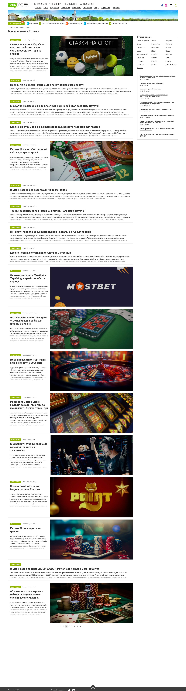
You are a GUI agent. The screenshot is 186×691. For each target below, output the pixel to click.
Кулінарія (140, 61)
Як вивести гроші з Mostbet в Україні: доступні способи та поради (28, 278)
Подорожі (140, 64)
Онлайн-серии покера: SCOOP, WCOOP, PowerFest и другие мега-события (54, 568)
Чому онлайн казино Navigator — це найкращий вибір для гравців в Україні (29, 320)
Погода (96, 8)
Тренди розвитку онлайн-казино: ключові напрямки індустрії (47, 210)
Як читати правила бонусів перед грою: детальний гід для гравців (50, 231)
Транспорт (169, 44)
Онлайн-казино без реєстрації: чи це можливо (38, 189)
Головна (42, 3)
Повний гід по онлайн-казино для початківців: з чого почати (47, 84)
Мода (168, 58)
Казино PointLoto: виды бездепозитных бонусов (25, 488)
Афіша (46, 8)
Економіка (140, 58)
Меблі (153, 51)
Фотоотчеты (76, 8)
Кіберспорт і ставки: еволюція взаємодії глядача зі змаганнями (28, 447)
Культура (169, 54)
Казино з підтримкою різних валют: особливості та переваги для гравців (55, 126)
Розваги (168, 47)
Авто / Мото (65, 8)
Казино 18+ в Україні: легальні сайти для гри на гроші (28, 151)
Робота (153, 64)
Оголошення (87, 8)
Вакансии (38, 8)
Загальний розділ (143, 40)
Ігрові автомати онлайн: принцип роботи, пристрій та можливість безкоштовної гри (29, 405)
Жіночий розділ (142, 54)
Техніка (153, 40)
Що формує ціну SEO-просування (150, 89)
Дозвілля (88, 3)
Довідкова (116, 8)
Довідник (72, 3)
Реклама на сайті (13, 690)
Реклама (140, 68)
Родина (168, 61)
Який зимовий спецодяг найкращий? (151, 83)
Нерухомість (54, 8)
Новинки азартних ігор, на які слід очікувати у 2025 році (28, 361)
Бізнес (139, 51)
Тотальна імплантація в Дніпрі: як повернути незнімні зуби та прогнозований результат (157, 121)
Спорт (168, 51)
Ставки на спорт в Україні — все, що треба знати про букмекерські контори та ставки (27, 49)
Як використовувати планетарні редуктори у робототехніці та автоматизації (154, 95)
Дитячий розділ (171, 64)
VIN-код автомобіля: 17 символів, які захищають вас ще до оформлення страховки (157, 102)
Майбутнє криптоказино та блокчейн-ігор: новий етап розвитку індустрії (54, 105)
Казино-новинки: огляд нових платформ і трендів (40, 252)
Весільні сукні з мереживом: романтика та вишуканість (157, 115)
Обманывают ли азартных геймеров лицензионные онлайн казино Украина (26, 594)
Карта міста (106, 8)
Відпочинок (155, 47)
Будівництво (141, 47)
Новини (56, 3)
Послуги (154, 61)
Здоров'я (169, 40)
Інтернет (154, 54)
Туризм (139, 44)
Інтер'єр (154, 58)
